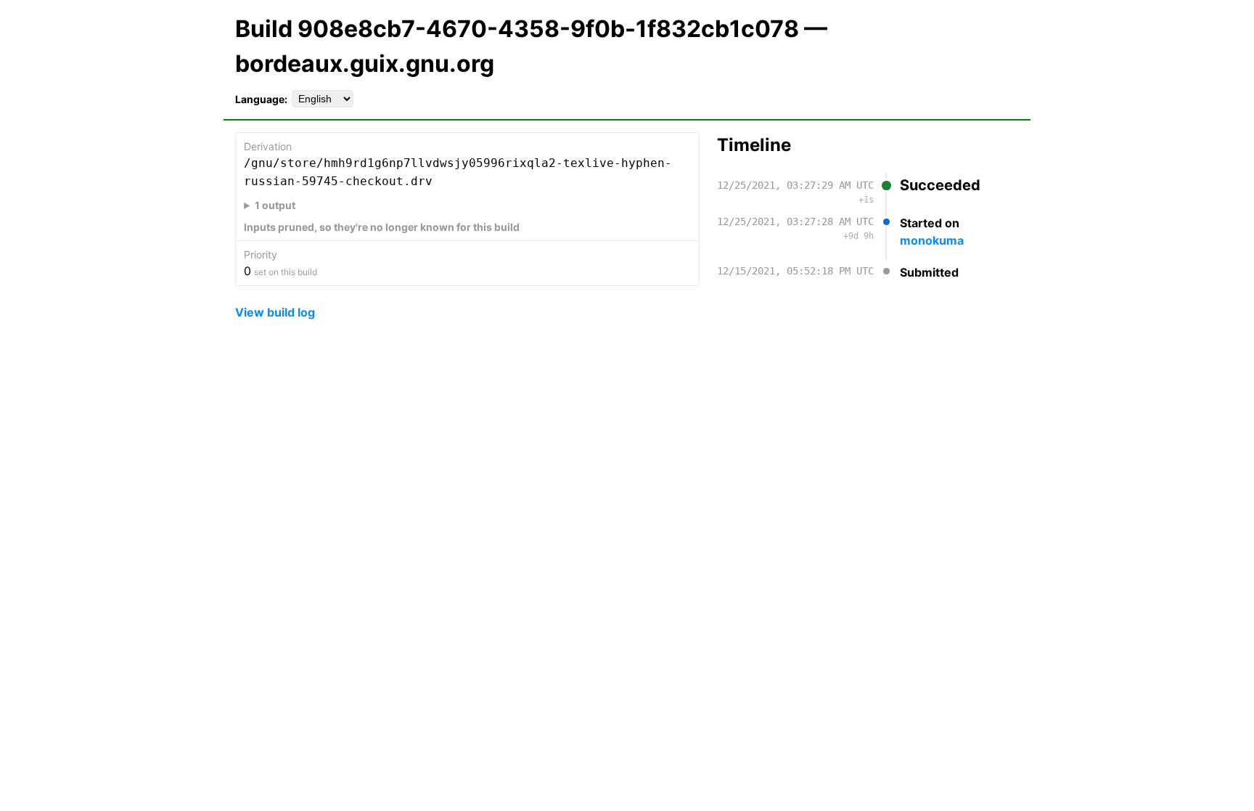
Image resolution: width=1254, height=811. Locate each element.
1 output (275, 205)
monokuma (932, 240)
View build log (275, 312)
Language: (261, 99)
